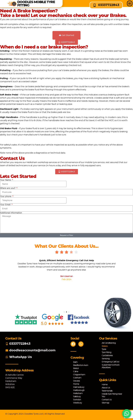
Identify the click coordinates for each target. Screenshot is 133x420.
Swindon (77, 400)
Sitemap (105, 403)
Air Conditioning (109, 343)
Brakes (105, 346)
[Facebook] (73, 344)
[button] (129, 3)
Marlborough (79, 390)
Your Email (5, 204)
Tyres (104, 349)
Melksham (77, 393)
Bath (75, 362)
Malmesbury (78, 387)
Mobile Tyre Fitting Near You (112, 395)
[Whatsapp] (81, 344)
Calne (75, 371)
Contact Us (106, 400)
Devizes (76, 381)
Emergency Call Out (110, 362)
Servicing (106, 359)
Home (104, 385)
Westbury (77, 403)
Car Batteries (107, 355)
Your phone (6, 196)
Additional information (11, 213)
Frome (76, 384)
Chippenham (79, 375)
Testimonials (107, 391)
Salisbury (77, 397)
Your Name (6, 180)
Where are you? (8, 188)
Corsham (77, 378)
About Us (106, 388)
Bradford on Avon (80, 365)
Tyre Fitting (106, 352)
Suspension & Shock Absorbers (110, 366)
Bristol (75, 368)
